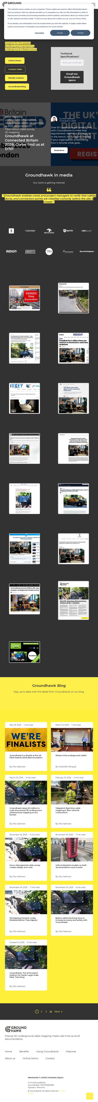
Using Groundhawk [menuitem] (47, 1048)
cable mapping (13, 116)
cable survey (27, 129)
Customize (39, 33)
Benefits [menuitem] (24, 1048)
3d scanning (36, 123)
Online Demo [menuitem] (30, 1055)
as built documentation (18, 126)
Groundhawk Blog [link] (17, 86)
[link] (11, 227)
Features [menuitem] (71, 1048)
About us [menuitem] (10, 1055)
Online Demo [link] (14, 60)
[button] (24, 295)
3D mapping (12, 132)
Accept (60, 33)
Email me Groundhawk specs (72, 77)
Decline (81, 33)
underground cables (16, 123)
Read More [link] (59, 150)
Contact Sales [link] (15, 69)
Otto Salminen (68, 119)
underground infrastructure (20, 120)
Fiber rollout (12, 129)
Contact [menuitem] (50, 1055)
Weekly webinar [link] (16, 78)
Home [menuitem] (8, 1048)
